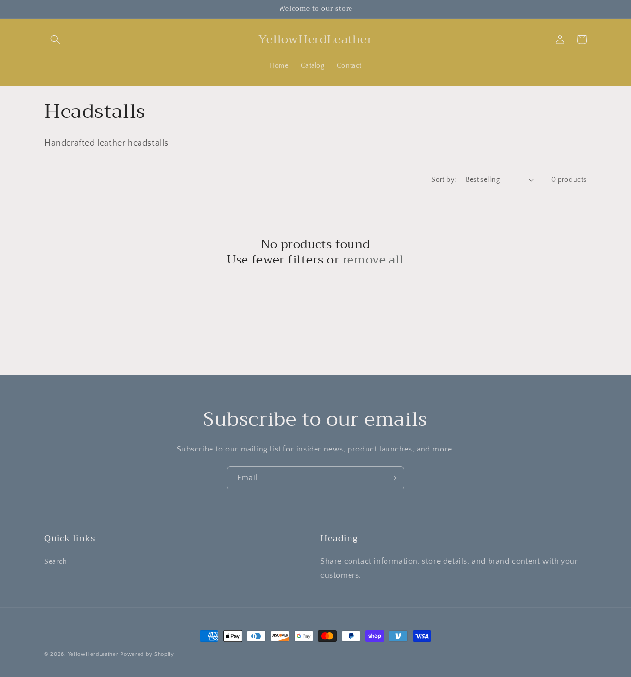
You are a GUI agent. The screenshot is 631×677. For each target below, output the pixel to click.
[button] (55, 39)
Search (55, 561)
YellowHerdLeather (93, 654)
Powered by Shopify (147, 654)
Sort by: (443, 180)
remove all (373, 259)
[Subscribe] (393, 477)
